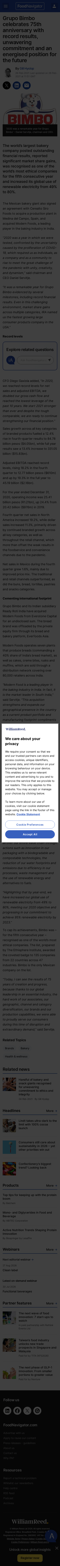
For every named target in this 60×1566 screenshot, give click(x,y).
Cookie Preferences (30, 824)
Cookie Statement (28, 814)
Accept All (30, 834)
